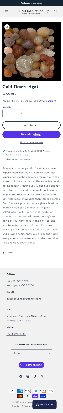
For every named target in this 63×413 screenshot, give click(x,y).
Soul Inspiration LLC (29, 402)
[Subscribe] (48, 353)
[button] (6, 11)
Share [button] (9, 252)
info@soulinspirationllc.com (23, 298)
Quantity (6, 107)
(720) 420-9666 (16, 334)
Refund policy (28, 406)
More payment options (31, 142)
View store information (18, 159)
